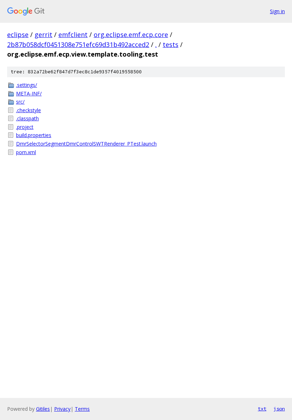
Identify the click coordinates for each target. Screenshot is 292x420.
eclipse (17, 34)
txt (262, 408)
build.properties (33, 135)
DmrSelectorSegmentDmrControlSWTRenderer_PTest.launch (86, 143)
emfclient (73, 34)
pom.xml (26, 152)
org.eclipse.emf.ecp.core (131, 34)
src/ (20, 101)
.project (24, 127)
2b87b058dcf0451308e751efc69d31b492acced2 (78, 44)
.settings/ (26, 85)
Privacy (62, 408)
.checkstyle (28, 110)
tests (170, 44)
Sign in (277, 11)
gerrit (43, 34)
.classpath (27, 118)
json (279, 408)
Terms (82, 408)
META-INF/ (29, 93)
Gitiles (43, 408)
